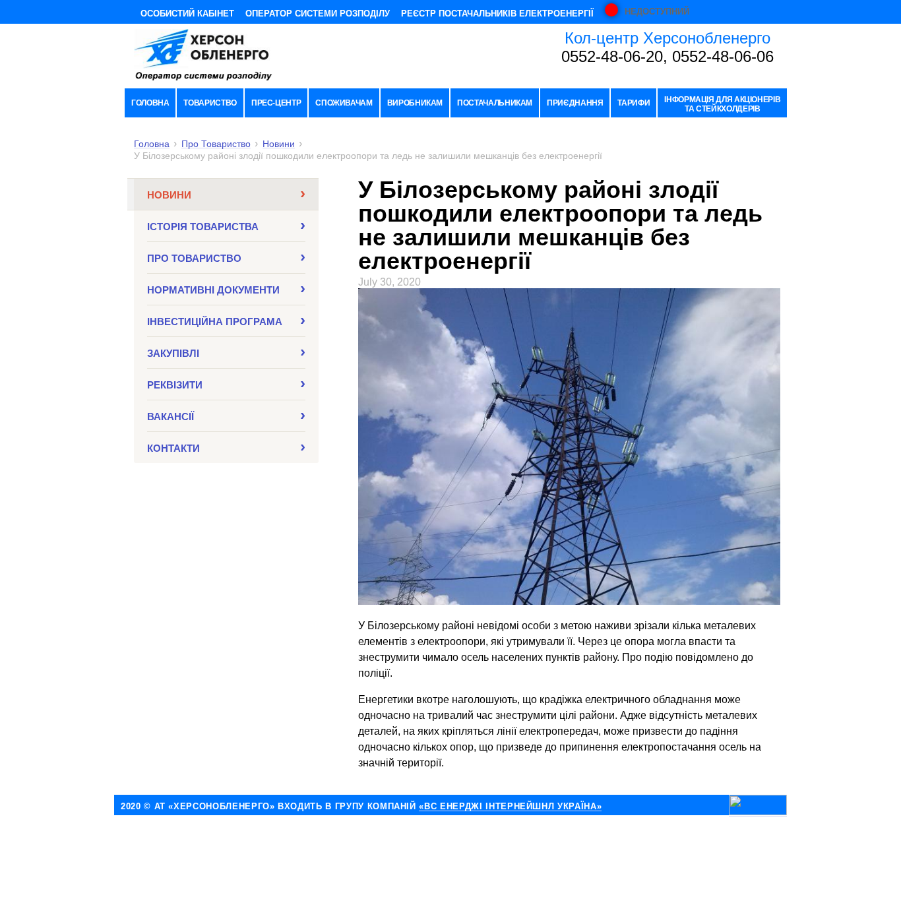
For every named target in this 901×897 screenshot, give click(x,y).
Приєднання (575, 103)
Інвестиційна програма (214, 321)
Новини (279, 144)
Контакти (173, 448)
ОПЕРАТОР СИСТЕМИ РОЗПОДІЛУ (317, 13)
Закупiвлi (173, 353)
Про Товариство (216, 144)
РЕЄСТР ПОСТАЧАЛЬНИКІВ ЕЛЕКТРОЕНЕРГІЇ (497, 13)
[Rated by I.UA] (758, 806)
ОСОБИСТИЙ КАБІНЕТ (187, 13)
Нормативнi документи (213, 289)
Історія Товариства (203, 226)
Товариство (209, 103)
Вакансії (170, 416)
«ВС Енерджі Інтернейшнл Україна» (510, 807)
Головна (150, 103)
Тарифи (633, 103)
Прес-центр (276, 103)
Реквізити (174, 384)
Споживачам (343, 103)
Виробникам (415, 103)
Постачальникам (494, 103)
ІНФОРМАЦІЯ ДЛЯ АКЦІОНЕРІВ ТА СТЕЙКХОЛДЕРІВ (722, 104)
